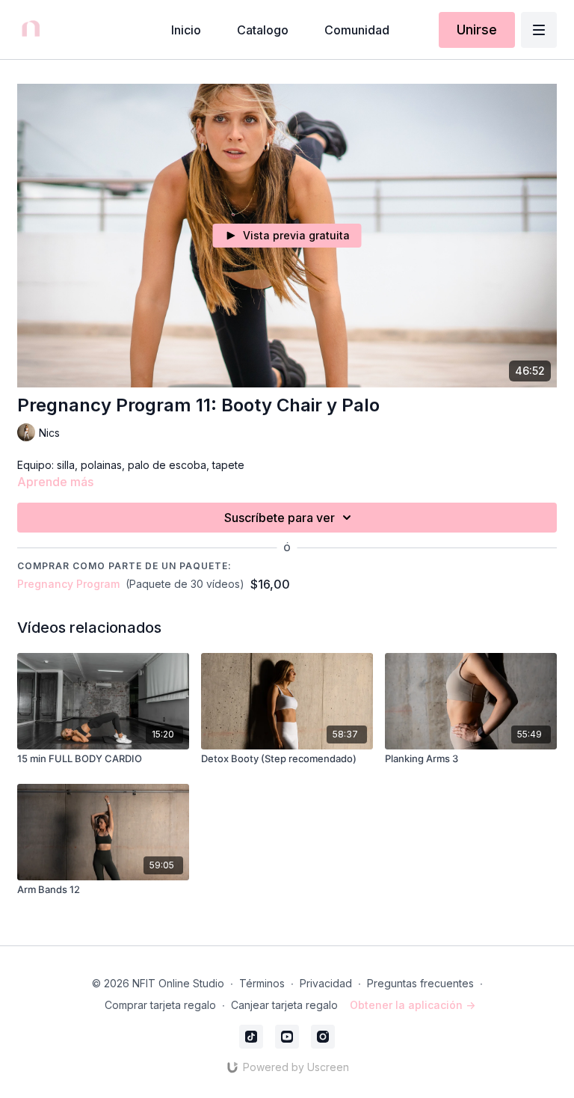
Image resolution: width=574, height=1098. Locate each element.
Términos (262, 983)
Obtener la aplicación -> (412, 1005)
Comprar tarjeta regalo (160, 1005)
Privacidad (326, 983)
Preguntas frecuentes (420, 983)
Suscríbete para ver (279, 517)
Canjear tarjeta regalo (284, 1005)
